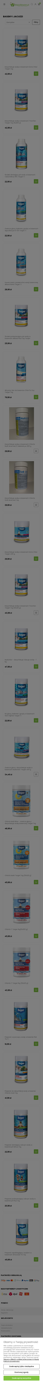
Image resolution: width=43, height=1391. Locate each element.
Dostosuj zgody (21, 1372)
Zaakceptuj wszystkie (21, 1378)
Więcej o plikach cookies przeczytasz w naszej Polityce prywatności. (21, 1360)
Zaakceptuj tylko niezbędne (21, 1366)
